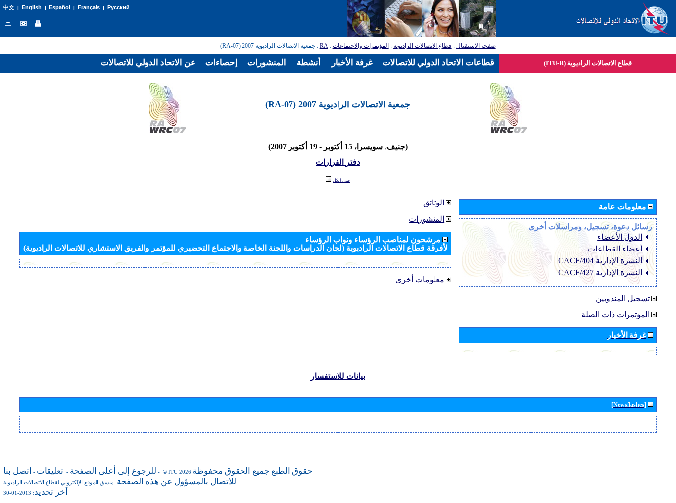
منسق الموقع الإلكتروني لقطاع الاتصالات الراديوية (58, 482)
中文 (8, 7)
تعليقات (50, 471)
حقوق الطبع (292, 471)
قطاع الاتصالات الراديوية (422, 45)
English (32, 7)
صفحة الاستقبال (476, 45)
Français (89, 7)
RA (324, 45)
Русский (118, 7)
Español (59, 7)
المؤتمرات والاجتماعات (361, 45)
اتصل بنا (17, 471)
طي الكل (341, 180)
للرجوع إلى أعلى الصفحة (113, 471)
